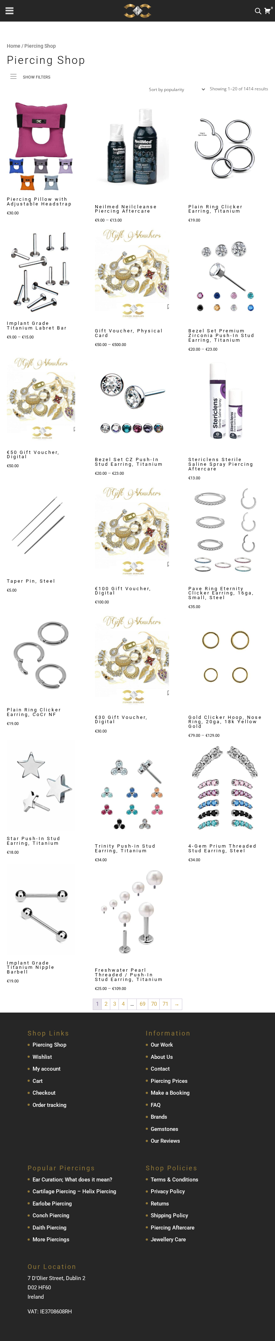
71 (165, 1004)
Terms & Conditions (174, 1179)
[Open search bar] (258, 11)
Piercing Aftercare (172, 1227)
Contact (160, 1069)
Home (13, 46)
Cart (38, 1080)
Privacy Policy (168, 1191)
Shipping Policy (169, 1215)
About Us (162, 1056)
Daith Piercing (50, 1227)
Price (16, 89)
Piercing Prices (169, 1080)
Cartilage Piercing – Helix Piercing (74, 1191)
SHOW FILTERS (36, 77)
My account (47, 1069)
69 (142, 1004)
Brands (159, 1117)
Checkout (44, 1093)
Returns (160, 1203)
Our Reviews (165, 1141)
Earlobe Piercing (52, 1203)
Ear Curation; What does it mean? (72, 1179)
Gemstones (164, 1129)
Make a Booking (170, 1093)
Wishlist (42, 1056)
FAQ (155, 1104)
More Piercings (51, 1239)
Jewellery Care (168, 1239)
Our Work (162, 1045)
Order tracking (50, 1104)
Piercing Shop (49, 1045)
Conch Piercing (51, 1215)
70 (154, 1004)
